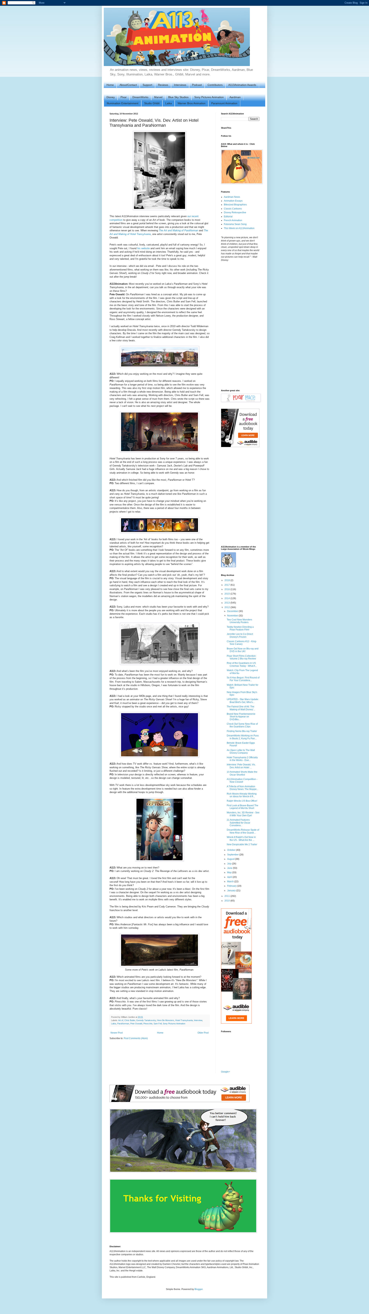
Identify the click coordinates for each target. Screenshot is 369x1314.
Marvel (158, 97)
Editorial (228, 216)
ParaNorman (123, 1023)
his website (143, 248)
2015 (227, 593)
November (233, 615)
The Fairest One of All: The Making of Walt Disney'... (241, 708)
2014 (227, 598)
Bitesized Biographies (235, 204)
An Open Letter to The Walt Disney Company (241, 751)
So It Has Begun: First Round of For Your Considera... (243, 679)
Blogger (198, 1289)
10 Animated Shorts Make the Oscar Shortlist (242, 773)
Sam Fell (158, 1023)
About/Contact (128, 84)
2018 (227, 580)
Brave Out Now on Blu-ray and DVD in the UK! (242, 650)
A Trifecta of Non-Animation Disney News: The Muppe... (242, 788)
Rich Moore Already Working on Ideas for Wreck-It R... (242, 795)
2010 (227, 900)
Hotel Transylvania (184, 1020)
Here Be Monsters (165, 1020)
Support (147, 84)
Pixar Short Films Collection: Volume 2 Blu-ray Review (241, 657)
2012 (227, 607)
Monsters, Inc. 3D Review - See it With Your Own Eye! (243, 814)
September (233, 854)
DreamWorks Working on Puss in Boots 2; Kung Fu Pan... (243, 737)
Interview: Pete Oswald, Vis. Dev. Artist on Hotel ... (241, 766)
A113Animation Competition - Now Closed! (242, 780)
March (230, 881)
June (230, 868)
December (233, 611)
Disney (110, 97)
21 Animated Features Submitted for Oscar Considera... (238, 823)
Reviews (163, 84)
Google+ (225, 1071)
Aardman (235, 97)
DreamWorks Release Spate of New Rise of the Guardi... (243, 831)
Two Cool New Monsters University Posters (239, 621)
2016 (227, 589)
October (231, 850)
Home (110, 84)
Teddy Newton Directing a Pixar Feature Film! (240, 628)
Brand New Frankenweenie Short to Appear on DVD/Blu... (241, 717)
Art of (120, 1020)
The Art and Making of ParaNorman (178, 230)
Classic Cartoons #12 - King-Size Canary (242, 642)
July (229, 863)
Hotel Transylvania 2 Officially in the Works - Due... (242, 759)
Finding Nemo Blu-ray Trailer (242, 731)
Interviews (180, 84)
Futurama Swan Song (235, 224)
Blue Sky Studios (178, 97)
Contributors (215, 84)
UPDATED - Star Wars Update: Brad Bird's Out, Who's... (243, 700)
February (232, 886)
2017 (227, 585)
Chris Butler (129, 1020)
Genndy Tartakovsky (146, 1020)
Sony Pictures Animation (209, 97)
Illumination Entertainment (122, 103)
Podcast (197, 84)
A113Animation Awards (242, 84)
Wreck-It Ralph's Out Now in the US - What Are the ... (241, 838)
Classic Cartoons (233, 208)
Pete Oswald (136, 1023)
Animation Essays (233, 200)
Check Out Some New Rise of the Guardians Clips (242, 725)
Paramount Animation (224, 103)
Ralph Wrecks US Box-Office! (242, 801)
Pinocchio (147, 1023)
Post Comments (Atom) (136, 1038)
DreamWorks (140, 97)
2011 (227, 896)
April (230, 877)
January (231, 890)
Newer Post (117, 1032)
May (229, 872)
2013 (227, 602)
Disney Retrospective (235, 212)
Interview (198, 1020)
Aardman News (232, 197)
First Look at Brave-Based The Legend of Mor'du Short (242, 807)
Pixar (124, 97)
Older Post (203, 1032)
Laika (168, 103)
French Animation (233, 220)
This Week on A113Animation (239, 228)
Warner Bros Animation (191, 103)
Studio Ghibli (152, 103)
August (231, 859)
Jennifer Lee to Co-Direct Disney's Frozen (240, 635)
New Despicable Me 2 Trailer (242, 844)
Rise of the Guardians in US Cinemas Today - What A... (242, 664)
